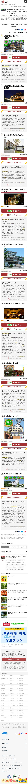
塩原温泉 (11, 688)
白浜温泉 (11, 703)
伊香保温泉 (3, 685)
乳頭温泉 (11, 678)
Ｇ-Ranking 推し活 (14, 727)
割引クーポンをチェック (15, 61)
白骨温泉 (2, 690)
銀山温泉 (11, 683)
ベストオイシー (9, 726)
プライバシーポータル (17, 762)
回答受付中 (14, 547)
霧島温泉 (21, 710)
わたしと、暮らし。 (22, 724)
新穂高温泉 (12, 700)
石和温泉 (21, 690)
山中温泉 (21, 695)
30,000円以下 (20, 569)
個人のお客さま (5, 739)
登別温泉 (11, 675)
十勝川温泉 (21, 675)
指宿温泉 (2, 720)
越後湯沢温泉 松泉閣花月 (12, 363)
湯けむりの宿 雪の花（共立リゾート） (14, 136)
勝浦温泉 (21, 703)
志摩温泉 (21, 715)
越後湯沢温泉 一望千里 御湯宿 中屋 (14, 190)
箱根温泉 (2, 715)
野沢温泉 (21, 688)
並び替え (3, 551)
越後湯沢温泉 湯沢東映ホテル (13, 474)
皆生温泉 (11, 708)
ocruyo (12, 724)
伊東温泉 (11, 693)
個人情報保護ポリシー (6, 762)
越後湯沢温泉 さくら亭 (11, 416)
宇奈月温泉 (12, 698)
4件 (26, 103)
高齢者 (11, 560)
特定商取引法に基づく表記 (16, 765)
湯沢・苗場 (8, 562)
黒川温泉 (11, 710)
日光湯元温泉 (22, 712)
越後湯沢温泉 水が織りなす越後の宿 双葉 (14, 87)
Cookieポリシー (5, 765)
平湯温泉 (2, 700)
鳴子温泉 (21, 678)
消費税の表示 (12, 756)
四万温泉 (21, 685)
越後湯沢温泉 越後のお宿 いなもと (14, 304)
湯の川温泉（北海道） (4, 679)
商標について (17, 768)
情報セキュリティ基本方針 (7, 768)
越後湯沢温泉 (18, 562)
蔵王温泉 (2, 683)
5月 (23, 562)
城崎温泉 (21, 700)
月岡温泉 (11, 690)
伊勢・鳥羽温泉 (13, 715)
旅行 (7, 569)
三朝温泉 (21, 705)
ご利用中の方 (5, 751)
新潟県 (23, 560)
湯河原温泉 (3, 693)
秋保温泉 (11, 680)
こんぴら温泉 (12, 705)
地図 (15, 54)
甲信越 (18, 560)
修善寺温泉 (21, 693)
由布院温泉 (12, 717)
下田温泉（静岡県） (4, 695)
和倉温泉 (11, 695)
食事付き (11, 569)
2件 (26, 154)
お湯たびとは (8, 723)
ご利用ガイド (14, 723)
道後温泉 (2, 705)
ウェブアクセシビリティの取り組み (9, 759)
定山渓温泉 (3, 675)
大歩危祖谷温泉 (4, 717)
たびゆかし (8, 727)
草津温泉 (21, 683)
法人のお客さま (5, 743)
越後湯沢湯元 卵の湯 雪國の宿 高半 (14, 245)
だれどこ (8, 724)
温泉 (19, 564)
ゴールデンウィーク (13, 564)
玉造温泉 (2, 708)
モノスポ (14, 726)
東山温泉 (21, 680)
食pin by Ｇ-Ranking (21, 727)
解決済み (22, 547)
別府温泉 (2, 710)
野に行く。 (19, 726)
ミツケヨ (3, 727)
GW (7, 564)
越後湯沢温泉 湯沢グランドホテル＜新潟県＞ (14, 37)
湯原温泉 (21, 708)
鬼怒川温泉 (3, 688)
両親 (15, 560)
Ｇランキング (3, 724)
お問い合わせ (4, 756)
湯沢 (13, 562)
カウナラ (23, 726)
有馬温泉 (2, 703)
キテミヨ (3, 726)
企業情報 (4, 747)
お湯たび (16, 724)
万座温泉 (11, 685)
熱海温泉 (21, 717)
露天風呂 (23, 564)
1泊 (15, 569)
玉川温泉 (11, 712)
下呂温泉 (21, 698)
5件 (26, 53)
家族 (7, 560)
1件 (26, 270)
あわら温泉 (3, 698)
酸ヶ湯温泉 (3, 712)
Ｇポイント (19, 723)
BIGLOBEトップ (5, 771)
